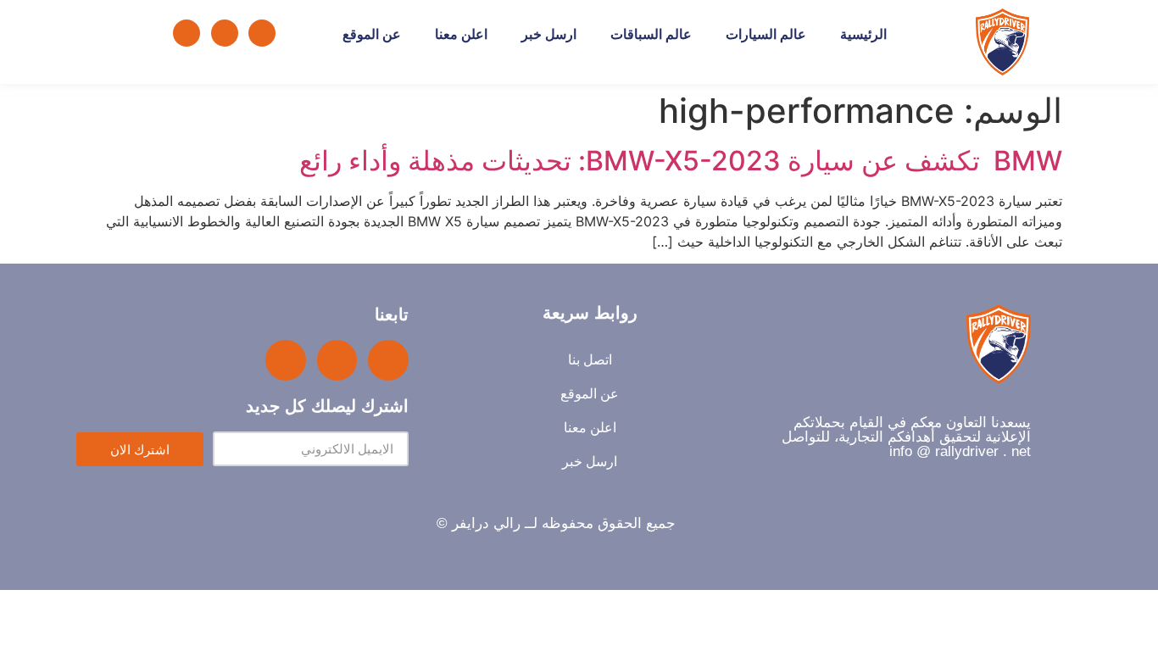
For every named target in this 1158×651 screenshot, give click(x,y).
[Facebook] (262, 33)
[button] (128, 33)
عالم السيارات (766, 34)
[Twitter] (224, 33)
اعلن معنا (461, 34)
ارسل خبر (548, 34)
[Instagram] (186, 33)
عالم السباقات (651, 34)
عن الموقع (371, 34)
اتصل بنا (590, 360)
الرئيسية (863, 34)
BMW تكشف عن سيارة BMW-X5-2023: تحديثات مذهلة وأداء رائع (680, 160)
